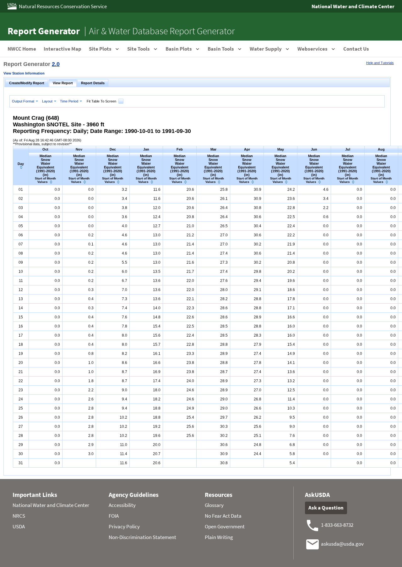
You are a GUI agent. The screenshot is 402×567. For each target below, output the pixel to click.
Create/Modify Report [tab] (26, 83)
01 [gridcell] (21, 189)
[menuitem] (26, 101)
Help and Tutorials (380, 63)
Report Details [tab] (93, 83)
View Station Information (24, 73)
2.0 (56, 64)
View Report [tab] (63, 83)
